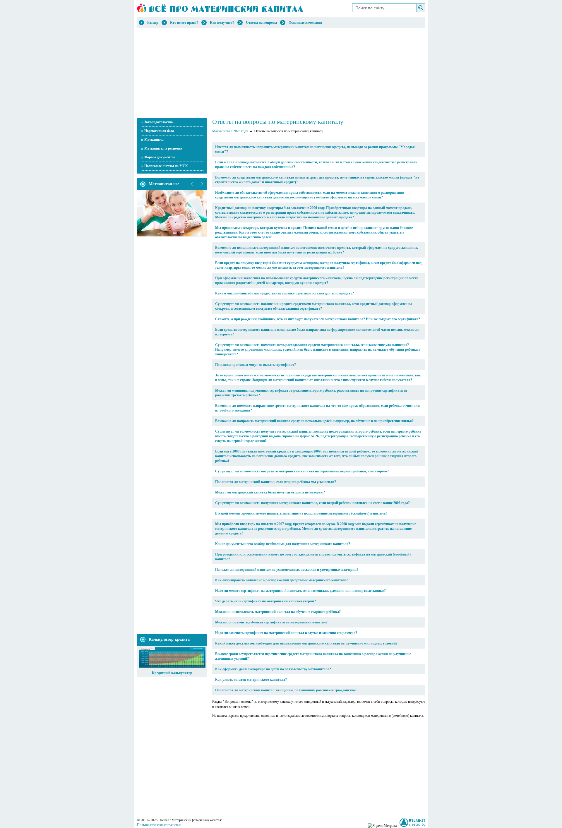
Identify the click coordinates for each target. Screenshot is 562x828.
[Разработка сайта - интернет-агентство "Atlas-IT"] (412, 822)
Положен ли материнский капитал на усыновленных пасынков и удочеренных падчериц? (286, 570)
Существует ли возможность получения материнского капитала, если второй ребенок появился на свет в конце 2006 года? (312, 503)
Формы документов (159, 157)
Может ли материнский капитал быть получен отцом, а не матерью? (270, 492)
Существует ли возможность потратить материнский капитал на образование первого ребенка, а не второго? (302, 471)
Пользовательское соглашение (159, 825)
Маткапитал (154, 140)
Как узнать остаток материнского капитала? (251, 680)
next (201, 184)
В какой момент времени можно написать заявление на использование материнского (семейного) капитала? (301, 513)
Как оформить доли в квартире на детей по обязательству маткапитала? (273, 669)
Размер (152, 22)
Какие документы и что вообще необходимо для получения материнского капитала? (282, 544)
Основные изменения (305, 22)
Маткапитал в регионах (163, 148)
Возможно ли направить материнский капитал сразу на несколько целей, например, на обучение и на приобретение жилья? (314, 421)
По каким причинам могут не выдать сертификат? (255, 365)
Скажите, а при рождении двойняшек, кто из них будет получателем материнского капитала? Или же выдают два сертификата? (317, 319)
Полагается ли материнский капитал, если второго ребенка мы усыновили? (275, 482)
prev (192, 184)
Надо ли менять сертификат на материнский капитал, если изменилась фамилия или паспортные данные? (300, 591)
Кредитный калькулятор (172, 673)
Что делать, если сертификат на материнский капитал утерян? (265, 601)
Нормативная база (159, 131)
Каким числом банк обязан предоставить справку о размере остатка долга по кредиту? (284, 293)
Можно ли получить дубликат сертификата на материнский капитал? (271, 622)
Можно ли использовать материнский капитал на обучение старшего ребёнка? (278, 612)
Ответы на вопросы (261, 22)
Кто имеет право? (184, 22)
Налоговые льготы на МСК (166, 166)
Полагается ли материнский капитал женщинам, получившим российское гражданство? (286, 690)
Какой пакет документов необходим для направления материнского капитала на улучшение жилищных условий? (306, 643)
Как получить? (222, 22)
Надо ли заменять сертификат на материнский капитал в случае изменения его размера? (286, 633)
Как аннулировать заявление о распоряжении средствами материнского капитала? (281, 580)
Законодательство (158, 122)
